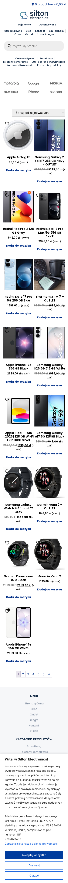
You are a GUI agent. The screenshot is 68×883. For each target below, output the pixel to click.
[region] (34, 818)
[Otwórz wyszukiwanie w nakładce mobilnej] (34, 46)
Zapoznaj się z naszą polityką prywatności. (31, 843)
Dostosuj (34, 865)
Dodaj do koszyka (18, 170)
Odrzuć (34, 875)
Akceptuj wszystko (34, 855)
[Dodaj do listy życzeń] (7, 123)
